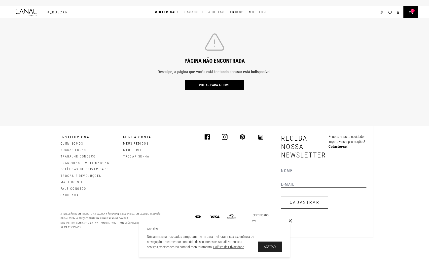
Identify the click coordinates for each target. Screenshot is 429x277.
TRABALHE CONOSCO (78, 156)
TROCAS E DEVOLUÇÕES (81, 176)
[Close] (290, 220)
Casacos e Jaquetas (204, 12)
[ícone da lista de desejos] (390, 12)
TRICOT (237, 12)
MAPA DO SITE (73, 182)
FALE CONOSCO (73, 188)
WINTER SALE (167, 12)
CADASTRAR (305, 202)
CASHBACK (70, 195)
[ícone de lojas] (381, 12)
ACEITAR (270, 247)
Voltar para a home (214, 85)
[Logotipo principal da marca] (26, 12)
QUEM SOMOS (72, 143)
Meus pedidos (135, 143)
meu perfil (133, 150)
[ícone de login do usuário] (398, 12)
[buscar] (48, 12)
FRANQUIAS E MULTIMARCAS (85, 163)
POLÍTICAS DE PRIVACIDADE (85, 169)
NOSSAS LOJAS (73, 150)
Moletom (257, 12)
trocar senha (136, 156)
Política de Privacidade (228, 247)
